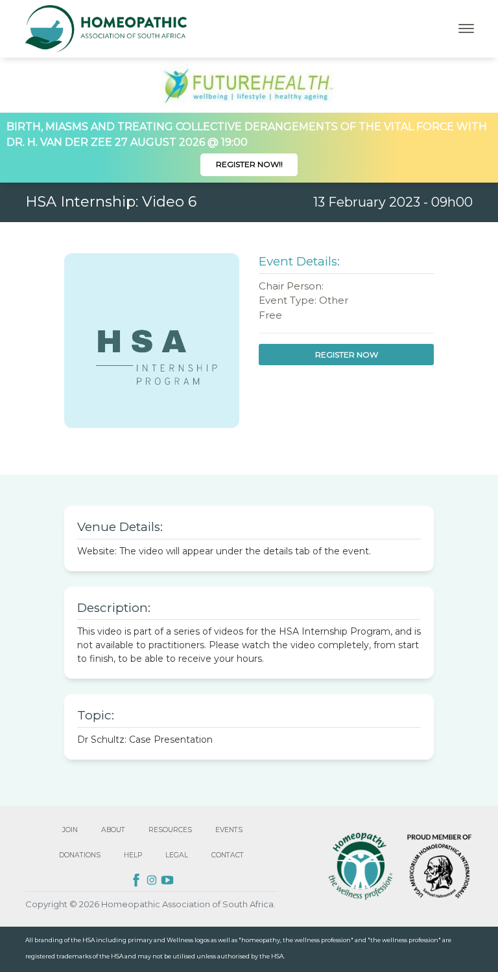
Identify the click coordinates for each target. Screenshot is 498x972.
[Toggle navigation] (466, 28)
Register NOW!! (249, 164)
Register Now (346, 354)
